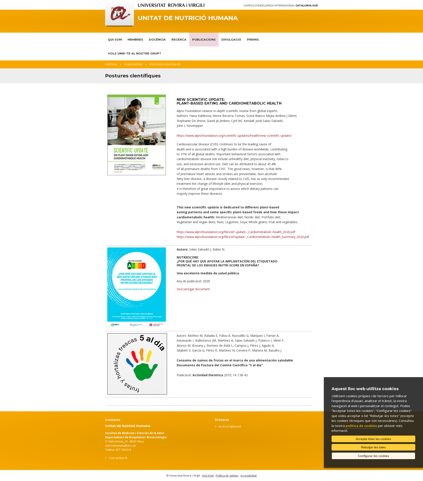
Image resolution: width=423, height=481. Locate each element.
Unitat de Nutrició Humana (188, 18)
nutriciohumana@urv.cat (120, 445)
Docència (157, 39)
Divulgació (231, 39)
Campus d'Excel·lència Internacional (281, 5)
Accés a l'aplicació (230, 426)
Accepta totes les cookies (373, 439)
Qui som (115, 39)
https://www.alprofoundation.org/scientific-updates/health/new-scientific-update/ (234, 135)
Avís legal (208, 475)
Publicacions (204, 39)
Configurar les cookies (373, 456)
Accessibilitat (248, 475)
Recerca (178, 39)
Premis (253, 39)
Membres (135, 39)
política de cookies (361, 425)
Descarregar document (193, 289)
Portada (111, 64)
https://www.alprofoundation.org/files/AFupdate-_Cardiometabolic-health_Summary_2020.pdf (243, 237)
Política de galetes (227, 475)
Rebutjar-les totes (373, 447)
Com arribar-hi (118, 458)
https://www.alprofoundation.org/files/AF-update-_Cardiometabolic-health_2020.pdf (236, 232)
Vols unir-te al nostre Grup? (134, 53)
